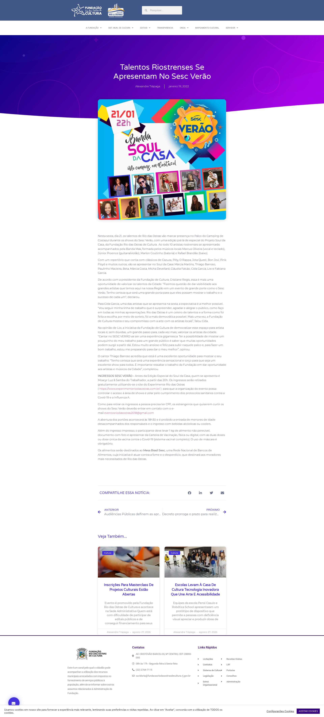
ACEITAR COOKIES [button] (308, 711)
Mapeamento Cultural (207, 28)
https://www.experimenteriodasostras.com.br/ (129, 388)
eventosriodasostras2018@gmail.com (129, 412)
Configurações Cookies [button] (280, 711)
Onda (182, 28)
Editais (143, 28)
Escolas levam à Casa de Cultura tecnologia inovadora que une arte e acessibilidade (195, 589)
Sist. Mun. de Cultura (119, 28)
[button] (14, 703)
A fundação (92, 28)
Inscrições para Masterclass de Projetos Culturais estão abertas (128, 589)
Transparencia (165, 28)
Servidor (230, 28)
